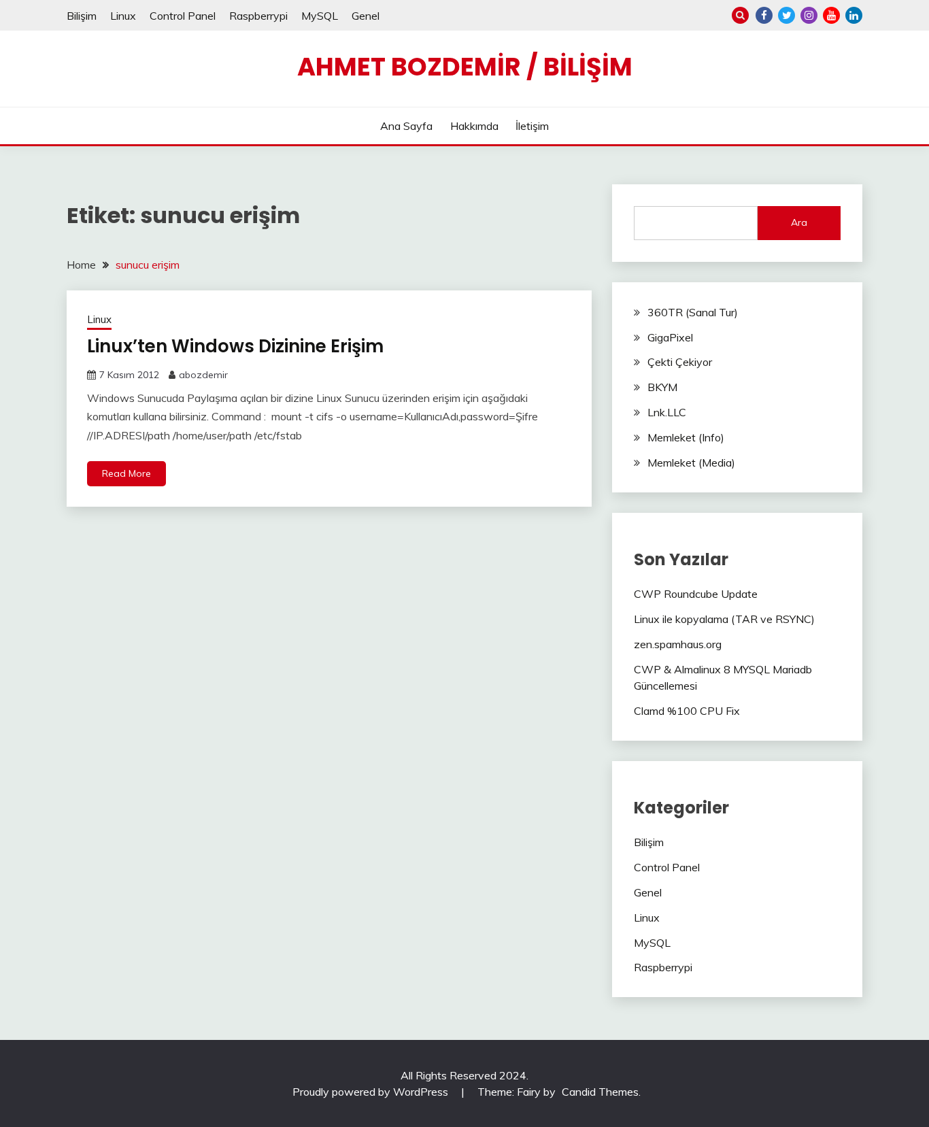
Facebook (764, 15)
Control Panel (183, 15)
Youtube (831, 15)
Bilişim (82, 15)
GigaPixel (670, 337)
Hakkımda (474, 126)
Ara (799, 222)
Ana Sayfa (406, 126)
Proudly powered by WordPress (371, 1091)
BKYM (662, 387)
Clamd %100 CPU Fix (687, 711)
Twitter (786, 15)
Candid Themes (600, 1091)
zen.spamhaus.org (678, 644)
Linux (123, 15)
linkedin (853, 15)
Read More (126, 473)
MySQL (319, 15)
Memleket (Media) (691, 462)
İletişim (532, 126)
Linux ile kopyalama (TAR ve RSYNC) (724, 619)
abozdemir (203, 375)
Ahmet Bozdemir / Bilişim (464, 66)
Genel (365, 15)
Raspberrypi (258, 15)
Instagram (808, 15)
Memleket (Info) (685, 437)
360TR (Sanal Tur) (692, 312)
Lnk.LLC (666, 412)
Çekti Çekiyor (679, 362)
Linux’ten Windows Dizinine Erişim (235, 346)
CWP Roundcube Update (696, 594)
